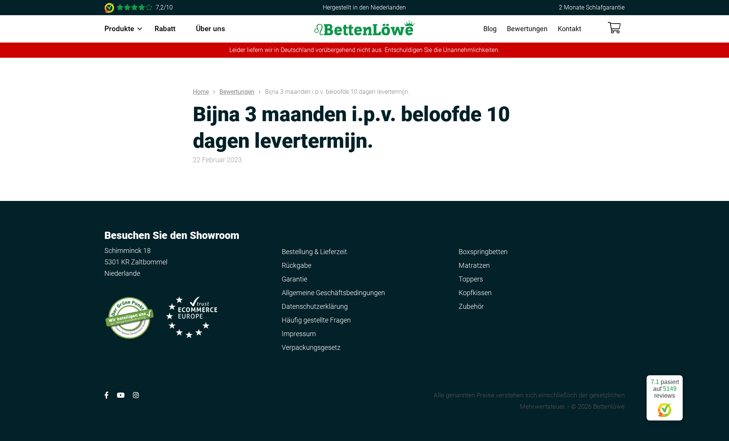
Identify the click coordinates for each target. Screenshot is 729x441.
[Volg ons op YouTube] (121, 395)
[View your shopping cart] (614, 28)
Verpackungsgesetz (311, 347)
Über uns (210, 28)
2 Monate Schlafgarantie (592, 7)
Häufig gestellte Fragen (316, 320)
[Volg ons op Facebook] (106, 395)
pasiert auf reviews (665, 389)
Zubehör (471, 306)
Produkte (119, 28)
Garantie (294, 279)
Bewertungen (527, 29)
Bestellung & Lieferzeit (314, 252)
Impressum (299, 334)
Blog (490, 29)
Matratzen (474, 265)
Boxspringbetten (483, 252)
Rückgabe (296, 265)
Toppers (471, 279)
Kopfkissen (475, 293)
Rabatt (165, 28)
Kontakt (569, 29)
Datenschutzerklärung (315, 306)
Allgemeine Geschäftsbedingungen (333, 293)
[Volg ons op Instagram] (136, 395)
